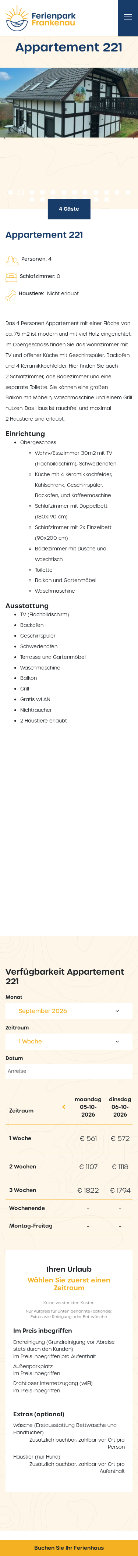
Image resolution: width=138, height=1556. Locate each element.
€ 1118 (120, 1166)
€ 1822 (88, 1190)
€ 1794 (120, 1190)
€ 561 (88, 1138)
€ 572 (120, 1138)
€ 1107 (88, 1166)
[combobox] (69, 1011)
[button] (10, 192)
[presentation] (5, 138)
